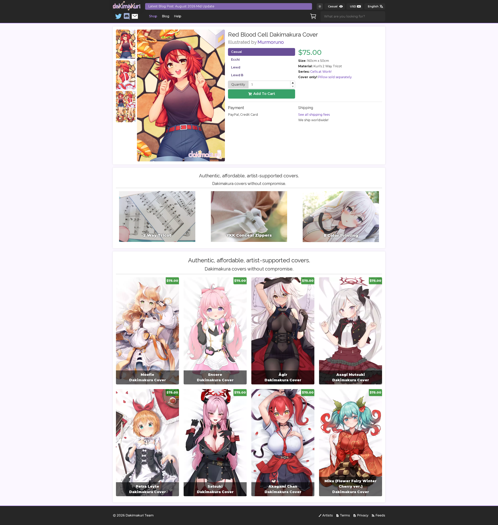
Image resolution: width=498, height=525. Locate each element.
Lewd (235, 67)
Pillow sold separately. (335, 77)
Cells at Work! (320, 72)
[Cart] (313, 16)
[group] (147, 330)
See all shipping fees (314, 114)
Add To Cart (264, 94)
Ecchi (235, 59)
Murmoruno (271, 42)
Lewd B (237, 75)
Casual (236, 52)
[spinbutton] (271, 84)
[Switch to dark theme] (320, 6)
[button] (292, 83)
